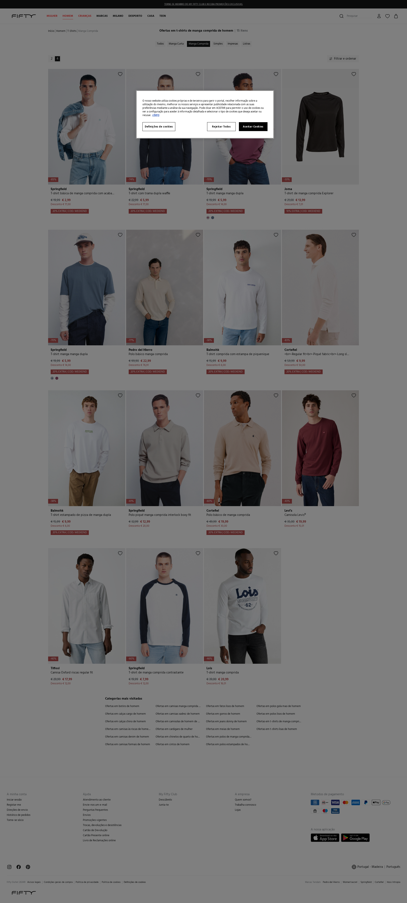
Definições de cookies (159, 126)
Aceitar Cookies (253, 126)
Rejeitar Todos (221, 126)
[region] (205, 114)
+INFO (155, 115)
